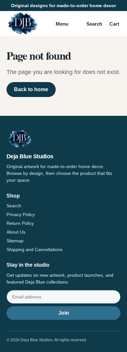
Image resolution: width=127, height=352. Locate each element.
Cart (114, 24)
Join (63, 313)
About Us (16, 232)
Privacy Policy (21, 214)
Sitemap (15, 240)
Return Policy (20, 223)
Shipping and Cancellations (35, 249)
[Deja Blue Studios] (23, 23)
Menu (62, 24)
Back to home (31, 89)
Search (94, 24)
